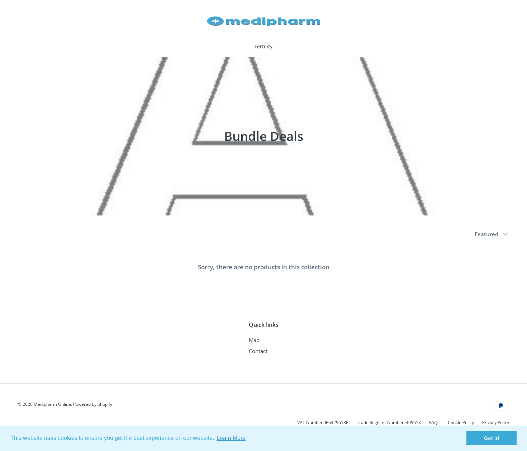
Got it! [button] (491, 438)
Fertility (263, 46)
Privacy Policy (495, 422)
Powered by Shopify (92, 404)
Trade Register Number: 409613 (389, 422)
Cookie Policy (461, 422)
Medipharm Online (52, 404)
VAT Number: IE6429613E (322, 422)
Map (254, 339)
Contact (258, 351)
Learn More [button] (231, 438)
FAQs (434, 422)
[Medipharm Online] (263, 21)
